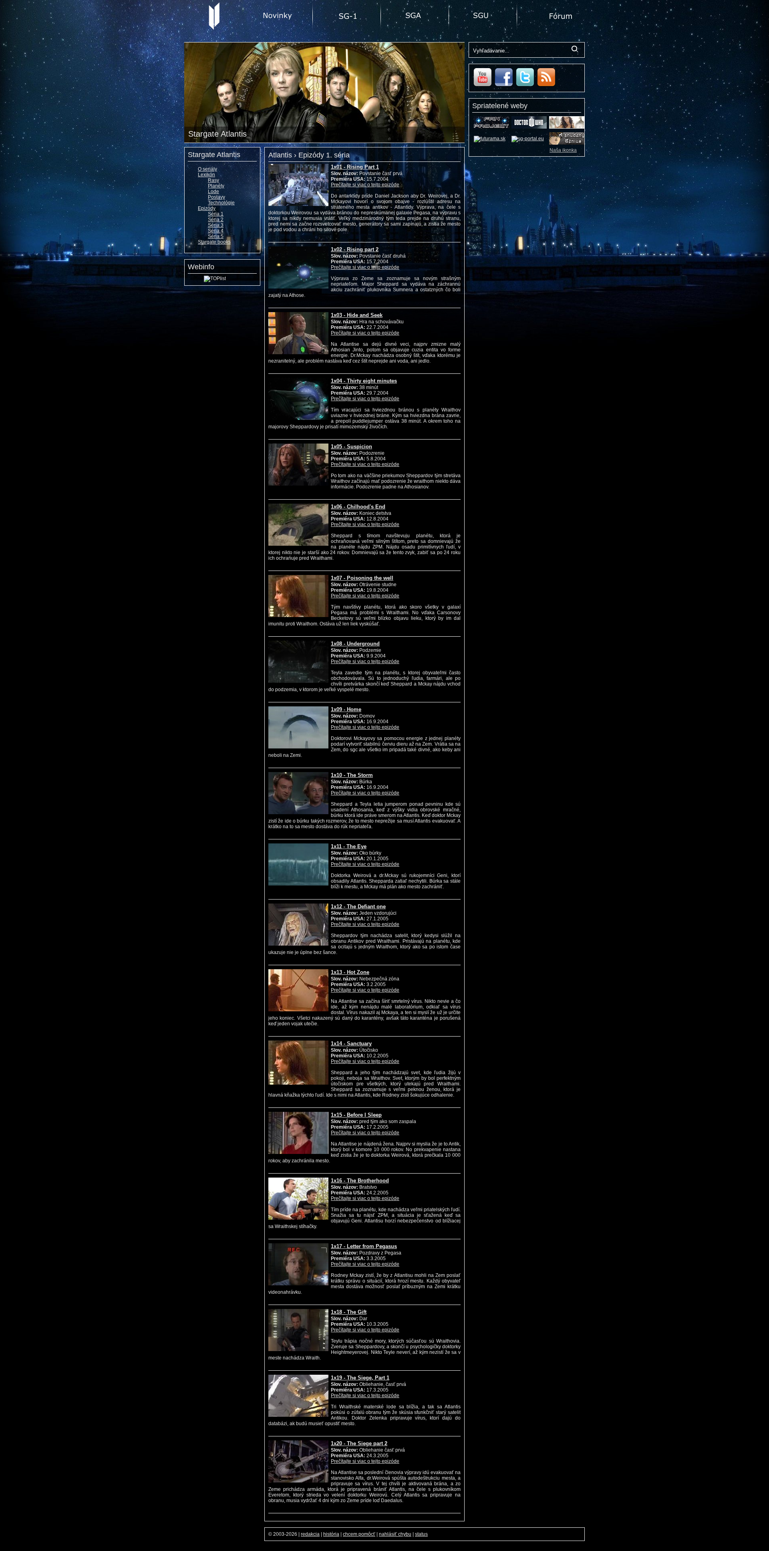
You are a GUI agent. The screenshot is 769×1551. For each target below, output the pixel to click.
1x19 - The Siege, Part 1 (360, 1378)
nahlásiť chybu (395, 1534)
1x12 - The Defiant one (358, 907)
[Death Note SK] (566, 143)
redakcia (310, 1534)
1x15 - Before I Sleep (356, 1115)
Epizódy (206, 208)
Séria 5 (215, 236)
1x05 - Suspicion (351, 447)
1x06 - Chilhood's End (358, 507)
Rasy (213, 180)
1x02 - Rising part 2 (354, 249)
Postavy (216, 197)
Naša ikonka (563, 150)
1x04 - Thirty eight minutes (364, 381)
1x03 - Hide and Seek (356, 315)
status (421, 1534)
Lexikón (206, 174)
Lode (213, 191)
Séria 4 (215, 231)
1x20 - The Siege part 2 (359, 1443)
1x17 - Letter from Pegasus (364, 1246)
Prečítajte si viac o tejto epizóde (365, 185)
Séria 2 (215, 219)
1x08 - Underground (355, 644)
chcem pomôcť (359, 1534)
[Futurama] (489, 138)
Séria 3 (215, 225)
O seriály (207, 169)
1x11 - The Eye (348, 846)
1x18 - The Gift (348, 1312)
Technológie (221, 203)
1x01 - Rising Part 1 (355, 167)
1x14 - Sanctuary (351, 1044)
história (331, 1534)
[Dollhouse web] (566, 127)
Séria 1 (215, 214)
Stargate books (214, 242)
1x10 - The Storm (352, 775)
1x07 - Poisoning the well (362, 578)
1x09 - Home (346, 709)
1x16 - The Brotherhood (360, 1181)
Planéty (216, 186)
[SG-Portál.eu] (527, 138)
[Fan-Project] (491, 127)
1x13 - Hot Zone (350, 972)
